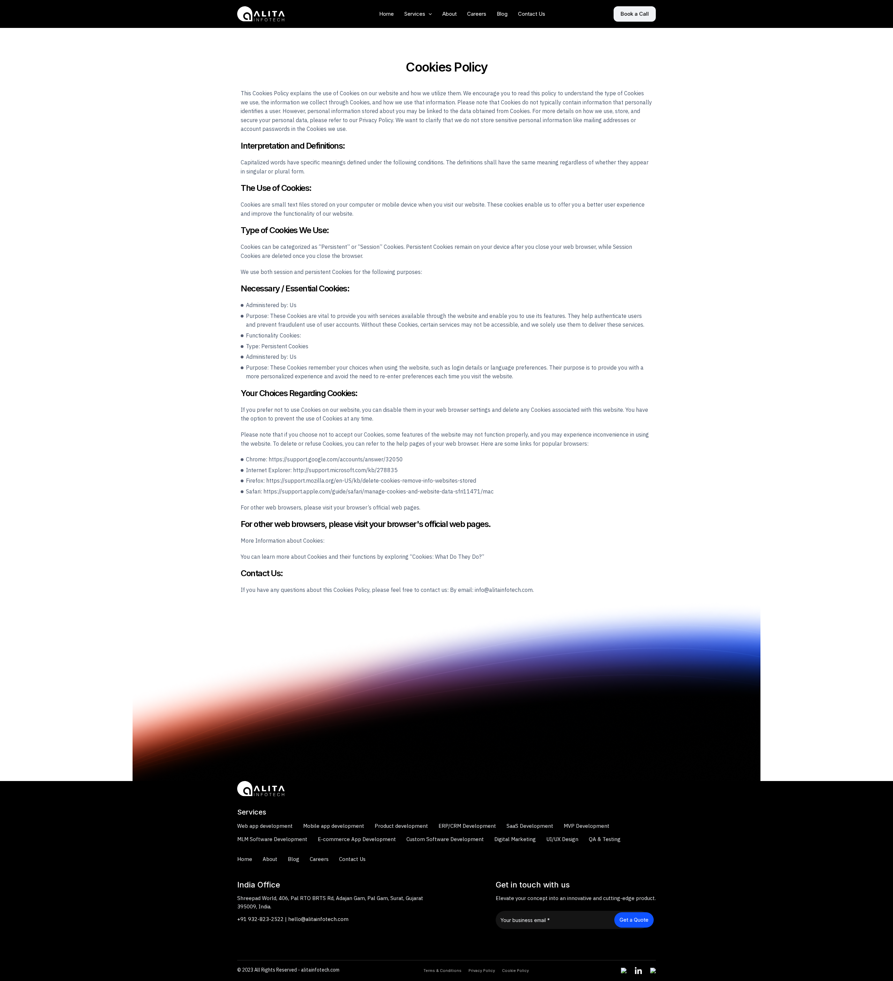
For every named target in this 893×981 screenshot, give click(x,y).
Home (386, 13)
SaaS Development (529, 826)
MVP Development (586, 826)
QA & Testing (605, 839)
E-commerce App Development (357, 839)
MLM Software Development (272, 839)
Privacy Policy (481, 970)
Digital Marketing (515, 839)
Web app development (265, 826)
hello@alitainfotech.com (318, 919)
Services (414, 13)
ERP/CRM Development (467, 826)
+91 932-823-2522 (260, 919)
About (449, 13)
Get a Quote (634, 919)
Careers (476, 13)
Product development (401, 826)
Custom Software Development (445, 839)
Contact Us (531, 13)
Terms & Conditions (442, 970)
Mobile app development (333, 826)
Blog (502, 13)
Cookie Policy (515, 970)
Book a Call (635, 13)
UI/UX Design (562, 839)
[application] (428, 14)
